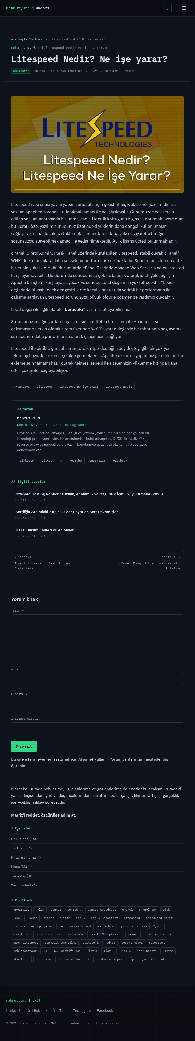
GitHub (47, 460)
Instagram (97, 460)
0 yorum (128, 71)
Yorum (17, 610)
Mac (61, 926)
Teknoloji (18, 876)
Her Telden (20, 839)
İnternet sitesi (24, 718)
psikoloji (91, 942)
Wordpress (44, 959)
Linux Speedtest (104, 918)
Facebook (120, 460)
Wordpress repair (110, 959)
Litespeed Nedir (118, 386)
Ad (14, 669)
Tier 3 (125, 951)
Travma (168, 951)
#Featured (22, 386)
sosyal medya (132, 942)
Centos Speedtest (102, 909)
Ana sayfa (19, 39)
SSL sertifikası (67, 951)
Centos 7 (74, 909)
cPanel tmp (148, 909)
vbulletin (21, 959)
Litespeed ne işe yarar (79, 386)
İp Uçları (18, 848)
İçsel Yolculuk (152, 959)
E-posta (19, 694)
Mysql (157, 926)
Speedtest (157, 942)
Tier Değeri (147, 951)
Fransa (32, 918)
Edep (17, 918)
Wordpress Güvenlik (74, 959)
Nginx (132, 934)
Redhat (110, 942)
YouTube (75, 460)
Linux (15, 866)
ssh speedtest (25, 951)
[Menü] (184, 8)
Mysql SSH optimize (106, 934)
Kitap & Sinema (23, 857)
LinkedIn (27, 460)
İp (132, 959)
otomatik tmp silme (60, 942)
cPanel (127, 909)
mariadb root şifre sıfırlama (122, 926)
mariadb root (80, 926)
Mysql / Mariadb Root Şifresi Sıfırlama (43, 562)
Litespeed (45, 386)
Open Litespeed (25, 942)
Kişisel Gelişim (56, 918)
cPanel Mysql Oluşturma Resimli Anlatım (149, 562)
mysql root (22, 934)
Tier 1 (92, 951)
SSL (45, 951)
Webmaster (39, 39)
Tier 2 (109, 951)
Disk (166, 909)
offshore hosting (157, 934)
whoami (28, 8)
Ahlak (40, 909)
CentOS (56, 909)
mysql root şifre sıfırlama (60, 934)
